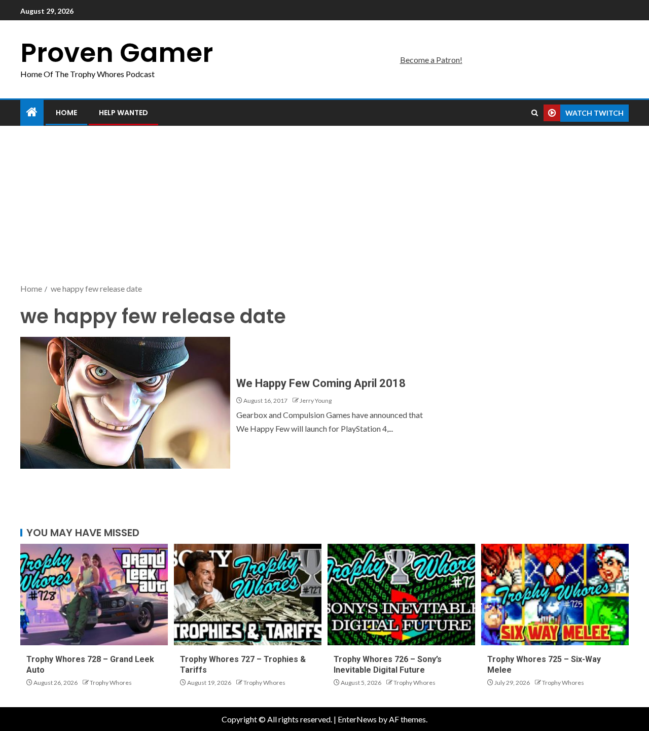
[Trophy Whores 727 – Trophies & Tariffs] (247, 594)
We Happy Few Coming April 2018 (321, 383)
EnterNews (357, 719)
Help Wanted (123, 113)
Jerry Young (316, 400)
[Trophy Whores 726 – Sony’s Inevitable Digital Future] (401, 594)
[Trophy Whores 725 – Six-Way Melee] (555, 594)
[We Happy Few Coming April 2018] (125, 403)
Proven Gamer (116, 52)
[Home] (32, 112)
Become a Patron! (431, 59)
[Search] (534, 113)
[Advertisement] (324, 205)
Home (66, 113)
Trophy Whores (111, 682)
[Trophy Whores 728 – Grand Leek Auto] (94, 594)
